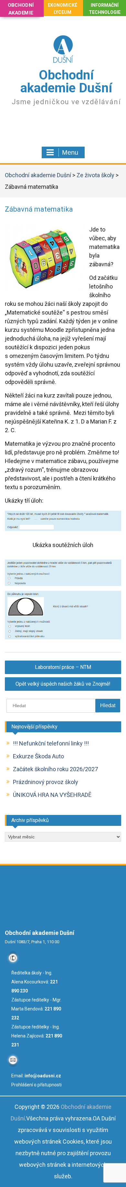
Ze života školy (95, 175)
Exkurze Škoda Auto (38, 756)
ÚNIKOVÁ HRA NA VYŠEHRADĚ (52, 794)
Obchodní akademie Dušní (66, 82)
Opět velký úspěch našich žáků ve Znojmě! (63, 684)
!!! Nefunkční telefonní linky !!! (51, 743)
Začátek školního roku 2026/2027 (55, 769)
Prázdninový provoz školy (45, 782)
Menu (70, 152)
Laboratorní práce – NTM (63, 667)
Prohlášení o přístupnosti (36, 1084)
